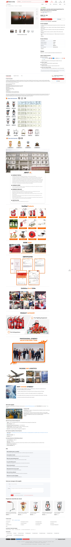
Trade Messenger (19, 539)
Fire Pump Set (42, 432)
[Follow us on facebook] (58, 539)
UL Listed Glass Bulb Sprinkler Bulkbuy (19, 535)
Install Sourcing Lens (26, 539)
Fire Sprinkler (20, 5)
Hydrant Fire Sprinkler (9, 535)
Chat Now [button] (59, 19)
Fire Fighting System (28, 533)
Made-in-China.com (32, 542)
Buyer (46, 4)
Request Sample (54, 21)
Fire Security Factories (21, 533)
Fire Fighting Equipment (30, 432)
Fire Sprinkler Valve (56, 533)
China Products (23, 541)
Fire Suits (45, 432)
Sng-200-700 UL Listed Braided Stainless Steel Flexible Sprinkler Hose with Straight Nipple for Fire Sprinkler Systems (11, 513)
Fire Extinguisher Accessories (24, 521)
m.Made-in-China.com (37, 542)
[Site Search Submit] (46, 1)
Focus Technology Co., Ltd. (30, 544)
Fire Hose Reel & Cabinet (39, 523)
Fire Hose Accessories (23, 523)
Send (12, 495)
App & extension (55, 4)
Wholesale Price (40, 541)
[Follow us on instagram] (61, 539)
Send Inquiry (46, 19)
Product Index (49, 541)
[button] (44, 1)
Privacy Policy (48, 544)
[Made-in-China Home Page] (10, 2)
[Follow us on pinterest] (63, 539)
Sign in (64, 2)
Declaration (44, 544)
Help (50, 4)
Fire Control (16, 5)
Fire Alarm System (38, 524)
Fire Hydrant (22, 524)
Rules (64, 4)
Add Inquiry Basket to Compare (22, 34)
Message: (9, 488)
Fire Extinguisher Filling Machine (54, 524)
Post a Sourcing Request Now (28, 495)
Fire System (14, 533)
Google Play (13, 539)
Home (6, 5)
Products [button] (19, 1)
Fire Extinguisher (13, 432)
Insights (53, 541)
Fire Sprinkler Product (49, 533)
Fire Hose (17, 432)
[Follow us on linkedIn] (64, 539)
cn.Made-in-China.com (43, 542)
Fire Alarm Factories (9, 533)
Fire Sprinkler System (37, 432)
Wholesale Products (35, 541)
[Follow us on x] (59, 539)
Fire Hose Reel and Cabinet (23, 432)
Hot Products (18, 541)
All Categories (9, 4)
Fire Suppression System (53, 521)
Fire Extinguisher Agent (38, 521)
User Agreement (40, 544)
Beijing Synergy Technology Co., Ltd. (47, 11)
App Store (8, 539)
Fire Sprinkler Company (42, 533)
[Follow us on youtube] (62, 539)
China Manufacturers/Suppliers (28, 541)
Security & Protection (11, 5)
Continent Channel (45, 541)
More (6, 536)
